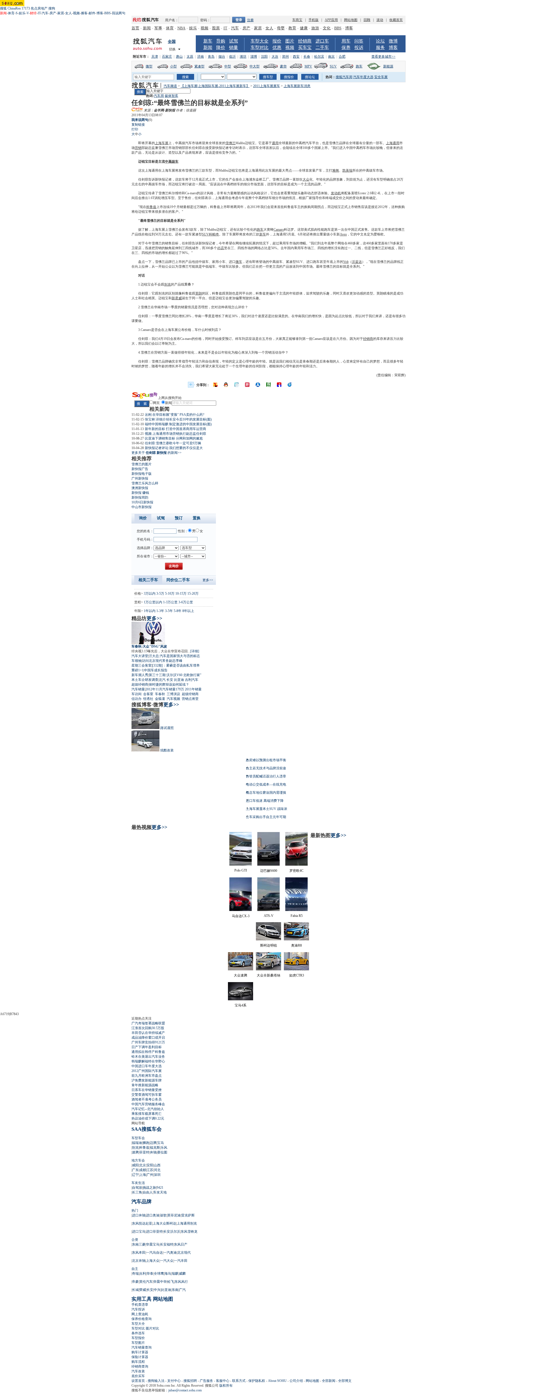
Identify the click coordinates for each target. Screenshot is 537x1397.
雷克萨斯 (188, 1215)
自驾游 (137, 1188)
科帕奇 (214, 234)
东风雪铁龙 (189, 1232)
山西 (157, 1165)
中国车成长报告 (156, 670)
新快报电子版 (141, 474)
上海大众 (152, 1261)
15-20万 (193, 593)
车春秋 (160, 694)
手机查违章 (139, 1305)
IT (39, 13)
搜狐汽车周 (344, 77)
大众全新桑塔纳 (268, 975)
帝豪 (135, 1282)
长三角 (137, 1192)
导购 (220, 41)
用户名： (171, 20)
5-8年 (178, 611)
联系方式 (239, 1381)
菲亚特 (144, 1152)
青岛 (211, 57)
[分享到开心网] (247, 384)
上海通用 (392, 143)
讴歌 (163, 1215)
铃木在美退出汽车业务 (148, 1057)
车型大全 (259, 41)
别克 (167, 284)
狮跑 (146, 1143)
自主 (134, 1269)
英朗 (198, 293)
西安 (296, 57)
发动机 (336, 193)
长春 (306, 57)
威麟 (182, 1273)
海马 (167, 1273)
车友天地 (160, 1192)
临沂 (232, 57)
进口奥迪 (152, 1215)
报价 (276, 41)
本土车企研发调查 (144, 680)
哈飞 (170, 1282)
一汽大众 (166, 1261)
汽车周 (159, 96)
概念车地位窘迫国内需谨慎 (266, 793)
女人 (68, 13)
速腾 (135, 1152)
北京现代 (184, 1253)
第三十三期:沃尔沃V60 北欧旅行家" (175, 675)
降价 (220, 47)
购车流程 (138, 1362)
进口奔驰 (138, 1215)
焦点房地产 (39, 8)
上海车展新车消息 (297, 86)
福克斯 (155, 1148)
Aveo (343, 234)
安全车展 (381, 77)
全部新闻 (328, 1381)
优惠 (276, 47)
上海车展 (161, 143)
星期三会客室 (141, 665)
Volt (345, 262)
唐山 (179, 57)
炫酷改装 (167, 750)
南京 (331, 57)
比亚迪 (179, 680)
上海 (142, 1175)
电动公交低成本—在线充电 (266, 784)
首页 (135, 28)
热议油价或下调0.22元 (147, 1118)
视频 (76, 13)
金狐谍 (160, 699)
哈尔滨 (319, 57)
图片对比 (152, 1328)
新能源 (388, 66)
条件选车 (138, 1333)
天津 (154, 57)
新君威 (177, 298)
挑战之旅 (149, 1188)
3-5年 (169, 611)
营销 (138, 148)
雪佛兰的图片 (141, 464)
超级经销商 (139, 684)
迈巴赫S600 (268, 871)
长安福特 (166, 1244)
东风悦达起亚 (142, 1223)
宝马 (160, 1143)
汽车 (45, 13)
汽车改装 (138, 1371)
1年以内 (150, 611)
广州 (150, 1175)
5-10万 (170, 593)
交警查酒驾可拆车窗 (146, 1095)
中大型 (254, 66)
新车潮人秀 (139, 675)
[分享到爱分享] (290, 384)
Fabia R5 (297, 916)
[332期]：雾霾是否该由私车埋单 (176, 665)
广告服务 (206, 1381)
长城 (135, 1290)
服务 (380, 47)
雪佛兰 (230, 143)
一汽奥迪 (170, 1253)
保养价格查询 (141, 1319)
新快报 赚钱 (140, 493)
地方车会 (138, 1160)
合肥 (342, 57)
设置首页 (138, 1381)
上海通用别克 (187, 1223)
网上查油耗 (139, 1314)
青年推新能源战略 (144, 1085)
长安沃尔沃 (171, 1232)
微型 (149, 66)
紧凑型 (199, 66)
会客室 (148, 694)
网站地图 (350, 20)
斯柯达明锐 (268, 945)
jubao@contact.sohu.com (185, 1390)
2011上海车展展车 (266, 86)
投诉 (358, 47)
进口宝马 (138, 1232)
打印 (134, 129)
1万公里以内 (153, 602)
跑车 (359, 66)
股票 (216, 28)
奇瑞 (135, 1273)
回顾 (367, 20)
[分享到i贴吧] (279, 384)
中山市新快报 (141, 507)
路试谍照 (167, 728)
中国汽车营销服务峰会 (148, 1104)
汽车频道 (170, 86)
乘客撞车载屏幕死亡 (146, 1114)
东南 (175, 1290)
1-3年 (160, 611)
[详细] (194, 651)
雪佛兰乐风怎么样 (144, 483)
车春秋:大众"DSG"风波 (149, 646)
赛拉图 (162, 1152)
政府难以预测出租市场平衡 (266, 760)
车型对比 (259, 47)
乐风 (164, 1148)
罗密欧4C (296, 871)
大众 (306, 179)
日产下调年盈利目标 (146, 1047)
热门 (134, 1211)
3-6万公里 (185, 602)
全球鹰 (159, 1273)
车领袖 (136, 661)
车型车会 (138, 1138)
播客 (84, 13)
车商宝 (297, 20)
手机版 (313, 20)
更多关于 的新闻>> (156, 453)
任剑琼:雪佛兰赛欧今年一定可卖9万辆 (173, 443)
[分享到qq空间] (226, 384)
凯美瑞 (347, 170)
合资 (134, 1240)
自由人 (148, 1192)
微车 (238, 262)
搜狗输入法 (156, 1381)
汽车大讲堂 (139, 656)
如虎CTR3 (296, 975)
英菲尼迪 (174, 1215)
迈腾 (153, 1143)
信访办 (136, 699)
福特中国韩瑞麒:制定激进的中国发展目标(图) (178, 424)
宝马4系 (240, 1005)
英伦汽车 (146, 1282)
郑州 (285, 57)
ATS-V (269, 916)
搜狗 (51, 8)
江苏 (150, 1170)
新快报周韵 (139, 497)
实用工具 (141, 1299)
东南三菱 (138, 1244)
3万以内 (150, 593)
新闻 (147, 28)
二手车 (322, 47)
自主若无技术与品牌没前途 (266, 768)
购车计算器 (139, 1352)
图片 (289, 41)
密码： (205, 20)
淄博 (253, 57)
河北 (157, 1170)
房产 (53, 13)
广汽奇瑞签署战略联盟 (148, 1023)
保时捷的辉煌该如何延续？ (169, 684)
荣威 (142, 1290)
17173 (26, 8)
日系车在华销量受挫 (146, 1090)
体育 (11, 13)
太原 (190, 57)
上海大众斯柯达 (164, 1223)
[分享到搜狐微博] (215, 384)
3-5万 (160, 593)
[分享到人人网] (258, 384)
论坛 (380, 41)
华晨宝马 (152, 1244)
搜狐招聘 (190, 1381)
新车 (207, 41)
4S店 (220, 248)
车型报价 (138, 1338)
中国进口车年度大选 (146, 1066)
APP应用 (331, 20)
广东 (135, 1170)
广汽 (182, 1290)
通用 (275, 143)
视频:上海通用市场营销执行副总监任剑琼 (175, 434)
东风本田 (138, 1253)
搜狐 (3, 8)
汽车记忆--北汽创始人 (147, 1109)
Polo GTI (240, 870)
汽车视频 (173, 699)
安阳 (150, 1165)
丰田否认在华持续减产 (148, 1033)
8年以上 (188, 611)
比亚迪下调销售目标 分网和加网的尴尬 (174, 438)
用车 (345, 41)
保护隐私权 (256, 1381)
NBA (181, 28)
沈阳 (264, 57)
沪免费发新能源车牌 (146, 1080)
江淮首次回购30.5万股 (147, 1028)
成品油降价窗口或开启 (148, 1037)
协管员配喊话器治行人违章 (266, 776)
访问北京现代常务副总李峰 (162, 661)
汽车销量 (138, 689)
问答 (358, 41)
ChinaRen (14, 8)
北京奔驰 (138, 1261)
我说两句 (118, 13)
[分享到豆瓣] (268, 384)
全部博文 (345, 1381)
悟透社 (148, 699)
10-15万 (181, 593)
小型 (173, 66)
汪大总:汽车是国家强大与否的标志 (174, 656)
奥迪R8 (296, 945)
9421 (160, 1188)
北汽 (162, 680)
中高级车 (171, 161)
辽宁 (135, 1175)
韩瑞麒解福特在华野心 (148, 1061)
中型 (227, 66)
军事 (158, 28)
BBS (107, 13)
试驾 (233, 41)
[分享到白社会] (236, 384)
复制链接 (138, 125)
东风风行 (181, 1282)
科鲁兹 (151, 207)
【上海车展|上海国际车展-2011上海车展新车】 (215, 86)
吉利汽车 (191, 680)
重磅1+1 (137, 670)
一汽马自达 (154, 1253)
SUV (333, 66)
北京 (142, 1165)
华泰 (150, 1273)
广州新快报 (139, 478)
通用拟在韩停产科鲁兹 (148, 1052)
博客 (99, 13)
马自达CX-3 (240, 916)
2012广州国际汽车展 (146, 1071)
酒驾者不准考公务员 (146, 1099)
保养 (345, 47)
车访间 (136, 694)
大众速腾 (240, 975)
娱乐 (22, 13)
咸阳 (135, 1165)
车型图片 (138, 1343)
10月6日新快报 (142, 502)
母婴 (281, 28)
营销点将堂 (190, 699)
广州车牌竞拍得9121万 (148, 1042)
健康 (304, 28)
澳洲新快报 (139, 488)
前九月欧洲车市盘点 (146, 1076)
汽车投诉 (138, 1309)
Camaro (279, 230)
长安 (169, 680)
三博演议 (173, 694)
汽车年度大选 (363, 77)
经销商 (305, 41)
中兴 (157, 1290)
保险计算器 (139, 1357)
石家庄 (167, 57)
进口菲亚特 (154, 1232)
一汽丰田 (180, 1261)
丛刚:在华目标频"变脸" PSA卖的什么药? (174, 415)
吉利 (142, 1273)
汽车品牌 (141, 1201)
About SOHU (277, 1381)
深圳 (157, 1175)
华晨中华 (160, 1282)
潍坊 (243, 57)
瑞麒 (175, 1273)
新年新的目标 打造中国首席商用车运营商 (175, 429)
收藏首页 (396, 20)
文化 (327, 28)
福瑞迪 (137, 1143)
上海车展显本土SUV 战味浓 (266, 809)
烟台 (221, 57)
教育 (292, 28)
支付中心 (174, 1381)
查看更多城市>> (383, 57)
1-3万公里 (170, 602)
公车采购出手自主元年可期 (266, 817)
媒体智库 (171, 96)
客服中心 (222, 1381)
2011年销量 (193, 689)
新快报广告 (139, 469)
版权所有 (226, 1385)
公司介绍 (296, 1381)
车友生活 (138, 1183)
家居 (60, 13)
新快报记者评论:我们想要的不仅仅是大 (174, 448)
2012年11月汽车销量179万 (164, 689)
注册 (250, 20)
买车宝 (305, 47)
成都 (142, 1170)
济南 (200, 57)
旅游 (315, 28)
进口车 (322, 41)
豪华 (283, 66)
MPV (308, 66)
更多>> (207, 580)
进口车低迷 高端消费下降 (265, 801)
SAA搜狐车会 (146, 1129)
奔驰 (153, 1152)
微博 (393, 41)
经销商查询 (139, 1366)
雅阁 (335, 170)
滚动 (379, 20)
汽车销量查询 (141, 1347)
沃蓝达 (357, 262)
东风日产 (180, 1244)
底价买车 (138, 1376)
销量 (233, 47)
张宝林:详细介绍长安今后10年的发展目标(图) (178, 419)
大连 (275, 57)
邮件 (92, 13)
